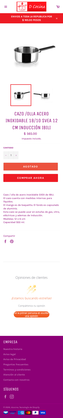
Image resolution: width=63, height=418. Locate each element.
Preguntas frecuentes (15, 364)
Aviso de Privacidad (14, 359)
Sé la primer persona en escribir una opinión (31, 314)
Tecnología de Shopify (29, 407)
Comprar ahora (30, 177)
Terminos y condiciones (17, 369)
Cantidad (8, 148)
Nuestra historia (12, 349)
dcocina (14, 407)
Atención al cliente (14, 374)
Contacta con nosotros (16, 379)
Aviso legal (9, 354)
